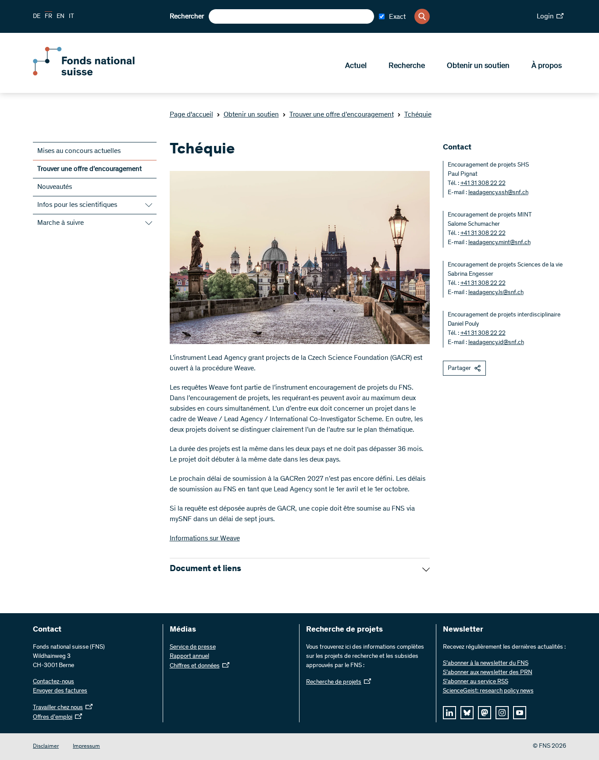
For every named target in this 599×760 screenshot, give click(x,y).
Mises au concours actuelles (79, 151)
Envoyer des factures (60, 691)
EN (60, 17)
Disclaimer (46, 746)
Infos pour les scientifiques (77, 205)
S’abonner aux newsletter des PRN (487, 673)
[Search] (422, 16)
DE (36, 17)
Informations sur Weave (205, 538)
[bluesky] (467, 712)
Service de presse (193, 647)
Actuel (356, 66)
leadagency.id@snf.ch (496, 343)
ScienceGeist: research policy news (488, 691)
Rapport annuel (189, 656)
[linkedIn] (449, 712)
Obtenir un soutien (478, 66)
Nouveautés (54, 187)
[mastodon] (484, 712)
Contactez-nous (53, 682)
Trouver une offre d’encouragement (341, 114)
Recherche (407, 66)
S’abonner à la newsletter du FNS (485, 664)
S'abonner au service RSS (475, 682)
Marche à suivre (60, 223)
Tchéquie (417, 114)
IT (71, 17)
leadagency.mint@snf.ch (499, 243)
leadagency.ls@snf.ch (496, 293)
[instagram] (502, 712)
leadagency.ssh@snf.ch (498, 193)
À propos (546, 66)
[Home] (96, 73)
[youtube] (519, 712)
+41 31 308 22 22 (483, 184)
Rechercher (187, 16)
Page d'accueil (191, 114)
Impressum (86, 746)
